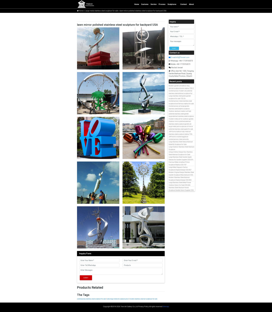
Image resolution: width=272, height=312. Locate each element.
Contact (183, 4)
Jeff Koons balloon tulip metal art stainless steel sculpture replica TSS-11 (181, 134)
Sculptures (172, 4)
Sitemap (166, 306)
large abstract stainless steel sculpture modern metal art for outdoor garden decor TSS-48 (181, 118)
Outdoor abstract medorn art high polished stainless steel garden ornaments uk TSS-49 (180, 113)
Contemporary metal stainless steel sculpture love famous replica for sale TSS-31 (181, 103)
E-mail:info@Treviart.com (179, 57)
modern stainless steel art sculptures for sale (143, 299)
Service (154, 4)
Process (162, 4)
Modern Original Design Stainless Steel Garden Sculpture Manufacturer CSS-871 (181, 174)
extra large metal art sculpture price (117, 299)
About (191, 4)
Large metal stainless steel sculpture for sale (101, 11)
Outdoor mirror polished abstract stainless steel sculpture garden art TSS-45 (180, 123)
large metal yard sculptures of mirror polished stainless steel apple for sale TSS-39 (181, 129)
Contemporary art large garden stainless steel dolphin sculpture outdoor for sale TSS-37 (179, 108)
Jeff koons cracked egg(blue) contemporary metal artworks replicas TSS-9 (179, 139)
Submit (85, 278)
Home (136, 4)
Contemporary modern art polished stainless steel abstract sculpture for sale (180, 93)
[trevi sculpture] (85, 4)
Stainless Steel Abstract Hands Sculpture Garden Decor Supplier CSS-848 (181, 190)
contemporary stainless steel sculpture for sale (91, 299)
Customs (144, 4)
